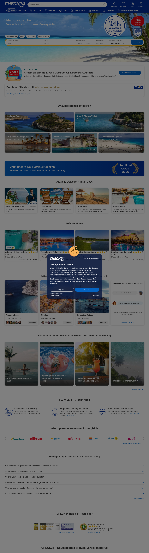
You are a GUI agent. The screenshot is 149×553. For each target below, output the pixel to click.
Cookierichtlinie (54, 295)
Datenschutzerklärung (56, 293)
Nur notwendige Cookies (91, 258)
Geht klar (87, 289)
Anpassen (62, 289)
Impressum (96, 295)
